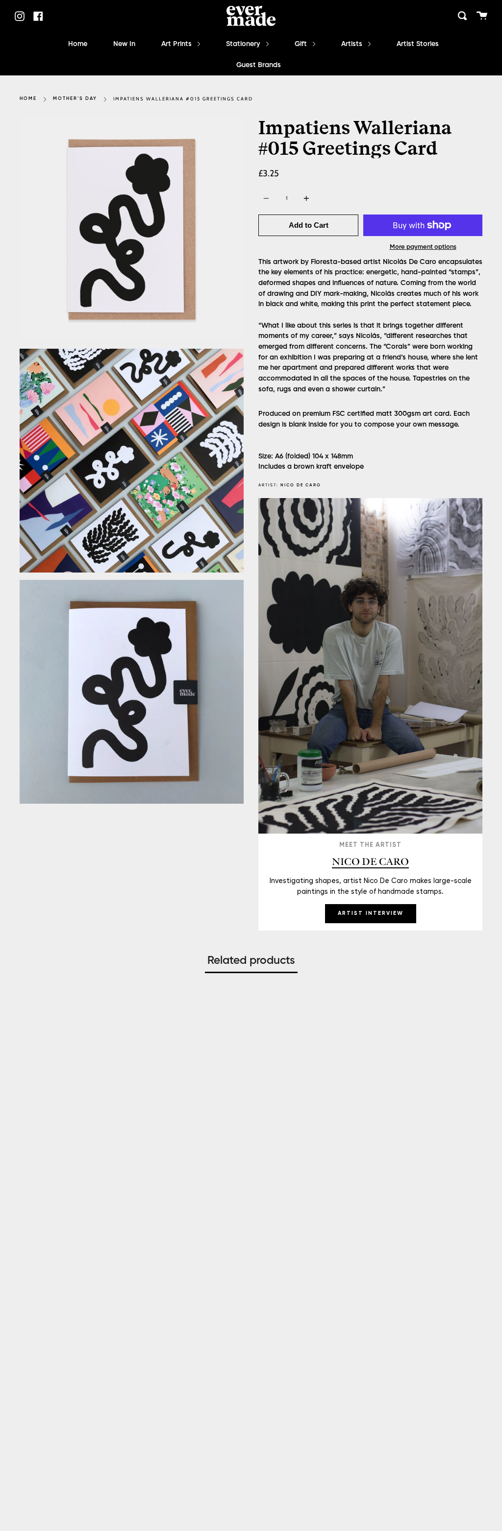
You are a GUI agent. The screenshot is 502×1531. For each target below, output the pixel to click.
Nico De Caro (300, 485)
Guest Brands (258, 65)
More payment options (423, 247)
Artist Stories (418, 44)
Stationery (244, 44)
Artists (352, 44)
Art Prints (177, 44)
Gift (302, 44)
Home (77, 44)
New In (124, 44)
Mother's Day (75, 98)
